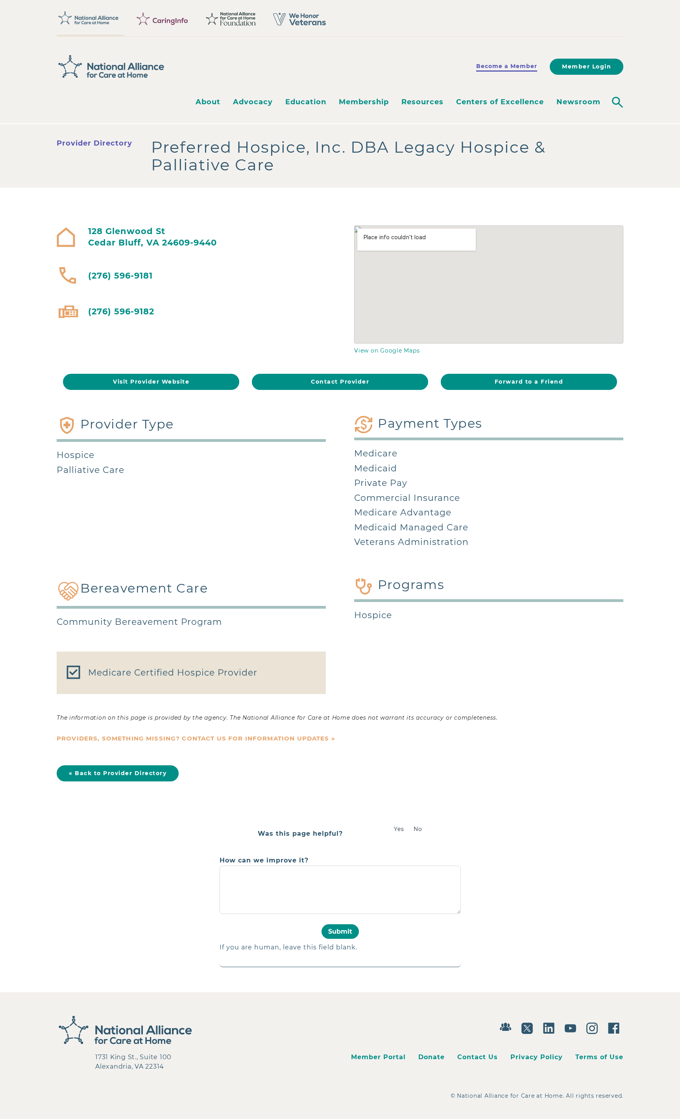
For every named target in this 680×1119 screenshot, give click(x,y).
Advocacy (253, 102)
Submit (340, 931)
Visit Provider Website (151, 381)
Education (305, 102)
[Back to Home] (111, 66)
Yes (399, 829)
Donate (431, 1057)
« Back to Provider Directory (117, 773)
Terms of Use (599, 1057)
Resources (422, 102)
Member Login (586, 66)
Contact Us (477, 1057)
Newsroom (578, 102)
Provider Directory (94, 143)
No (418, 829)
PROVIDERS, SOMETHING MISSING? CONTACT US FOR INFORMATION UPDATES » (196, 738)
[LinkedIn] (550, 1027)
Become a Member (506, 66)
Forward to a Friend (529, 381)
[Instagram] (594, 1027)
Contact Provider (340, 381)
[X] (529, 1027)
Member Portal (378, 1057)
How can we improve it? (264, 860)
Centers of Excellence (500, 102)
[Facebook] (615, 1027)
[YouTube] (572, 1027)
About (208, 102)
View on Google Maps (386, 350)
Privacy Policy (536, 1057)
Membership (364, 102)
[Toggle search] (617, 102)
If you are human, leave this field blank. (288, 947)
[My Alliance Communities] (507, 1026)
